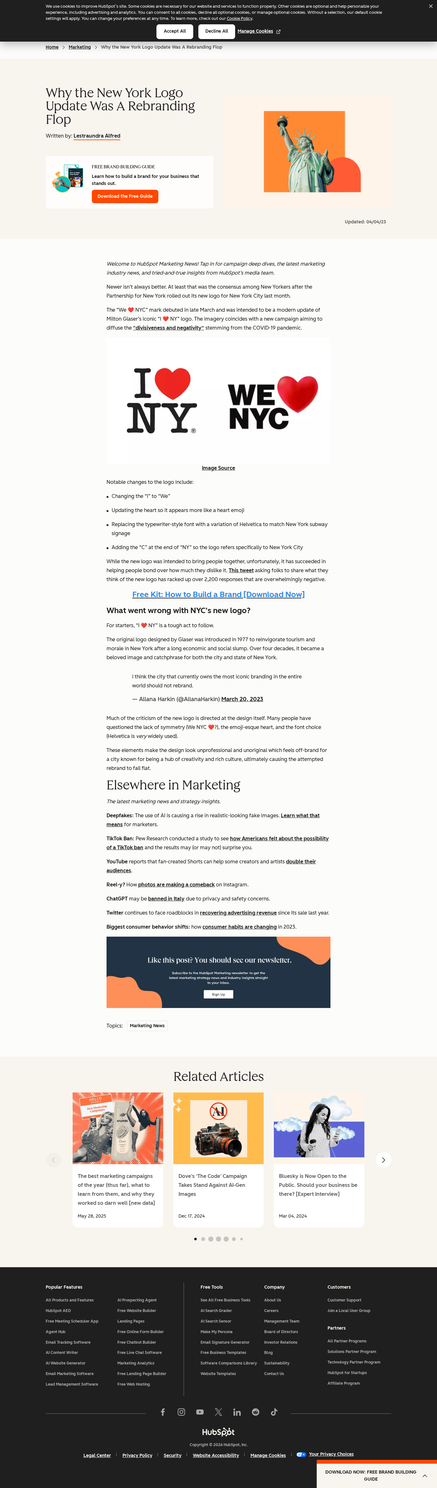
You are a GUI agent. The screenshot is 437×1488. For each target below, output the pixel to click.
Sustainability (277, 1363)
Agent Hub (56, 1332)
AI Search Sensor (216, 1321)
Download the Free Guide (125, 196)
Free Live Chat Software (139, 1352)
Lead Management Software (72, 1384)
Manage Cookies (255, 31)
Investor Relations (281, 1342)
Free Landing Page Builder (141, 1374)
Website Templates (218, 1374)
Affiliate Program (344, 1383)
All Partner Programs (347, 1341)
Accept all (175, 31)
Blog (268, 1352)
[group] (117, 1160)
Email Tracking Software (68, 1342)
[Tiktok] (274, 1413)
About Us (272, 1300)
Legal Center (97, 1455)
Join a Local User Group (349, 1310)
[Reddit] (255, 1413)
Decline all (216, 31)
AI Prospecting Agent (137, 1300)
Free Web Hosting (133, 1384)
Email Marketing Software (70, 1374)
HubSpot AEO (58, 1310)
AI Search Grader (216, 1310)
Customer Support (345, 1300)
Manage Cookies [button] (268, 1455)
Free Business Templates (223, 1352)
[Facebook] (163, 1413)
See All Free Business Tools (225, 1300)
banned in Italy (166, 899)
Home (52, 47)
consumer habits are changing (240, 927)
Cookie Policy (239, 18)
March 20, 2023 (242, 699)
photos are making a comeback (176, 885)
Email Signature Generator (225, 1342)
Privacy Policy (137, 1455)
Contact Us (274, 1374)
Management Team (281, 1321)
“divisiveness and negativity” (168, 328)
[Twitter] (218, 1413)
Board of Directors (281, 1332)
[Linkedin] (237, 1413)
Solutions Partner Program (352, 1351)
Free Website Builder (136, 1310)
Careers (271, 1310)
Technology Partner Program (354, 1362)
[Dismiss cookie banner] (430, 6)
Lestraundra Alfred (97, 136)
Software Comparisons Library (229, 1363)
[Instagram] (181, 1413)
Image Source (218, 468)
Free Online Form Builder (140, 1332)
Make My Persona (217, 1332)
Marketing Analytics (136, 1363)
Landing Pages (131, 1321)
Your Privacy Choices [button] (331, 1454)
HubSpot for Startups (347, 1373)
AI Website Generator (65, 1363)
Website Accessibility (216, 1455)
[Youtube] (200, 1413)
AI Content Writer (62, 1352)
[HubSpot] (218, 1432)
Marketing (80, 47)
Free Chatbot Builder (136, 1342)
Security (172, 1455)
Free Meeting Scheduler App (72, 1321)
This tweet (241, 570)
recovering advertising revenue (238, 913)
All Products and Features (70, 1300)
